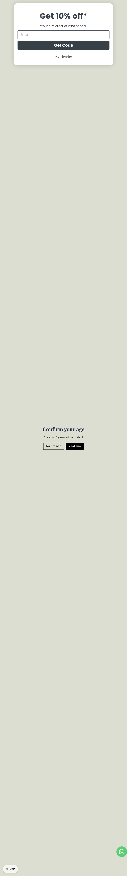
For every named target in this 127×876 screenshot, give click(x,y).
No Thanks (63, 56)
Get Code (63, 45)
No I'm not (53, 446)
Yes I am (75, 446)
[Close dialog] (108, 9)
